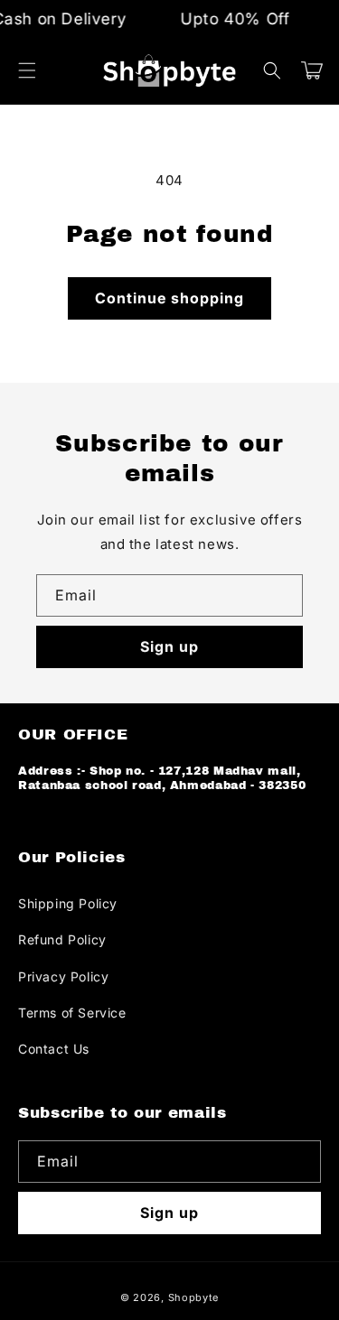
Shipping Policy (68, 903)
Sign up (169, 646)
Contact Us (53, 1048)
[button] (27, 70)
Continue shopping (169, 298)
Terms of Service (72, 1012)
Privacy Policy (63, 976)
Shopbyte (194, 1297)
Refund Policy (62, 939)
